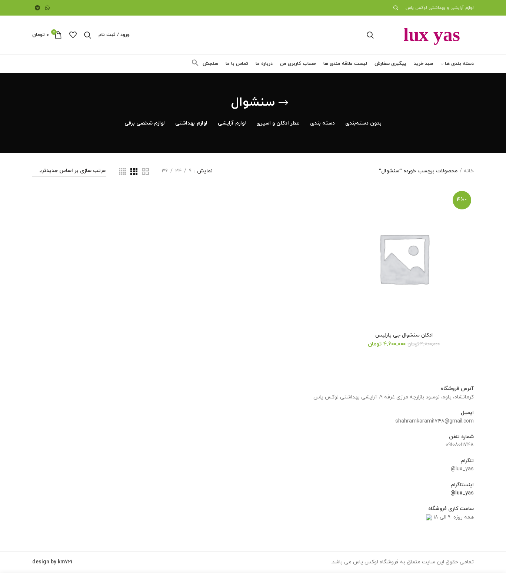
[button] (195, 65)
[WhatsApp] (48, 8)
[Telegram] (37, 8)
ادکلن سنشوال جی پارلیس (404, 335)
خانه (469, 171)
